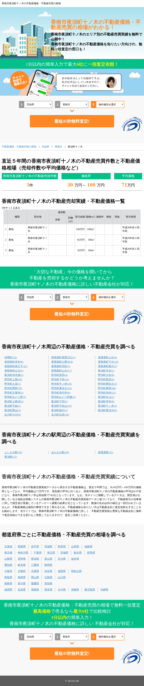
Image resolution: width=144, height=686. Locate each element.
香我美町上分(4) (107, 357)
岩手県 (35, 546)
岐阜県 (22, 565)
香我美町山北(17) (61, 370)
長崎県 (35, 589)
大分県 (62, 589)
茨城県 (64, 552)
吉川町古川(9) (12, 414)
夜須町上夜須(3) (13, 401)
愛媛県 (35, 583)
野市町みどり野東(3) (63, 397)
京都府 (22, 571)
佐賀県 (22, 589)
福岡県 (8, 589)
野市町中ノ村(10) (61, 383)
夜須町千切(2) (59, 401)
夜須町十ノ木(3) (107, 405)
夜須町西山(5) (12, 410)
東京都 (8, 552)
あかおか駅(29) (60, 452)
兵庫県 (35, 571)
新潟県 (35, 558)
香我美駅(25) (105, 452)
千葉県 (38, 552)
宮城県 (48, 546)
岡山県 (35, 577)
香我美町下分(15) (108, 361)
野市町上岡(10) (13, 379)
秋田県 (62, 546)
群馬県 (91, 552)
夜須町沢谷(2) (106, 370)
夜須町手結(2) (12, 405)
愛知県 (8, 565)
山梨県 (8, 558)
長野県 (22, 558)
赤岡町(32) (10, 357)
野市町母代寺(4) (60, 392)
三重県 (35, 565)
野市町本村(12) (107, 392)
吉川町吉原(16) (60, 414)
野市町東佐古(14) (61, 388)
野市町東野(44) (107, 388)
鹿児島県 (89, 589)
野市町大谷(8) (106, 375)
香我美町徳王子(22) (15, 366)
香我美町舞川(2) (107, 366)
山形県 (75, 546)
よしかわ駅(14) (13, 452)
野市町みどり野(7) (15, 397)
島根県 (22, 577)
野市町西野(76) (13, 388)
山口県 (62, 577)
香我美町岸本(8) (13, 361)
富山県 (48, 558)
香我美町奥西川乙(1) (63, 357)
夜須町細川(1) (59, 410)
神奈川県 (23, 552)
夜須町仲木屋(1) (13, 375)
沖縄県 (104, 589)
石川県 (62, 558)
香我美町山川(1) (13, 370)
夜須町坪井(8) (106, 401)
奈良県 (48, 571)
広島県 (48, 577)
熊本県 (48, 589)
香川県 (22, 583)
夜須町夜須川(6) (107, 410)
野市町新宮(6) (106, 379)
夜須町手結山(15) (61, 405)
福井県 (75, 558)
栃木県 (78, 552)
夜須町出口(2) (106, 397)
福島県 (88, 546)
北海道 (8, 546)
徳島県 (8, 583)
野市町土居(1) (12, 383)
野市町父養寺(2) (13, 392)
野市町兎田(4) (59, 375)
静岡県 (48, 565)
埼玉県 (51, 552)
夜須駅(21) (10, 456)
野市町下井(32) (60, 379)
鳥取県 (8, 577)
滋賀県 (62, 571)
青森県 (22, 546)
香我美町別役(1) (60, 366)
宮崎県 (75, 589)
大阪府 (8, 571)
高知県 (48, 583)
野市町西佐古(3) (107, 383)
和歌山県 (76, 571)
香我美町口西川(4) (62, 361)
